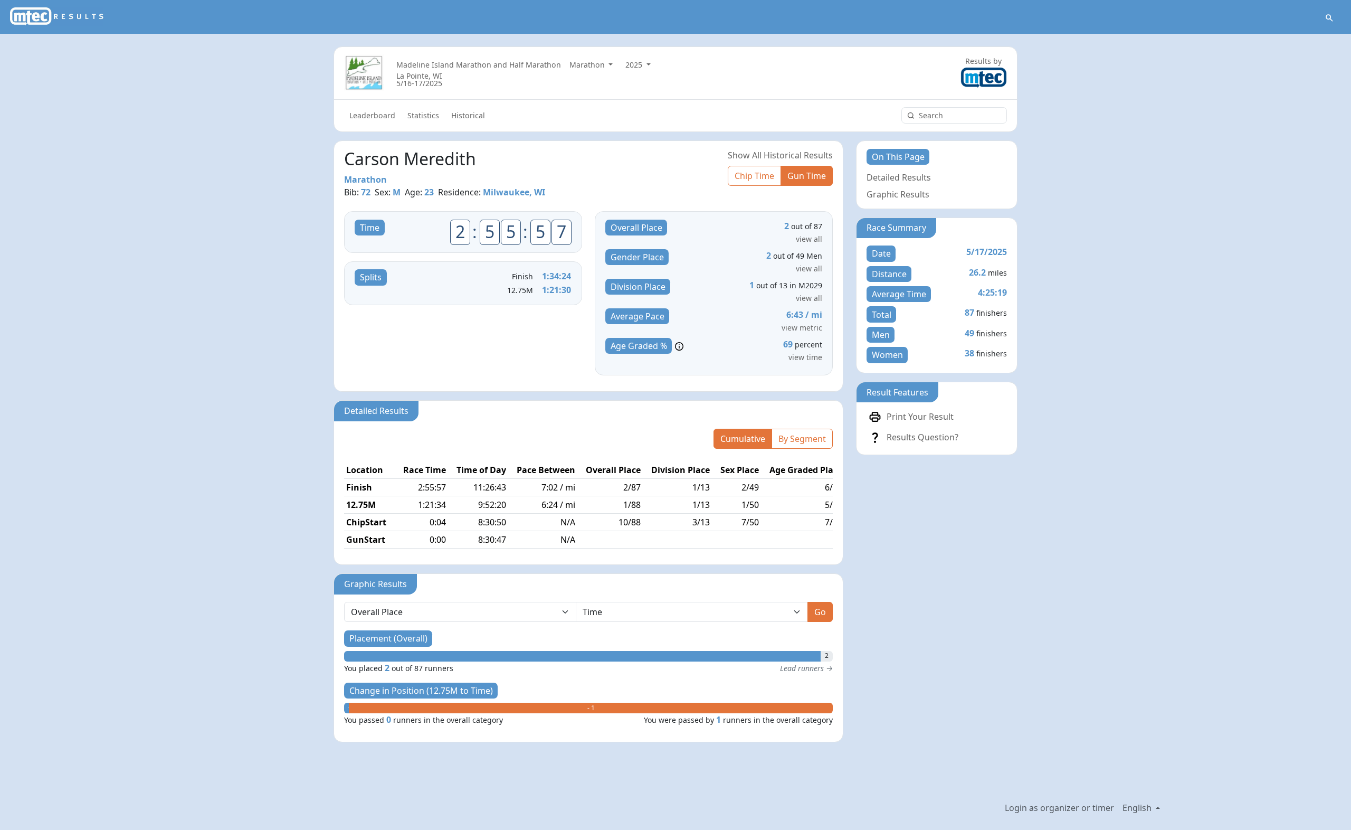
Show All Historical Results (780, 155)
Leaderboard (372, 115)
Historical (468, 115)
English (1138, 808)
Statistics (423, 115)
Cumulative (742, 439)
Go (820, 612)
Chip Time (754, 176)
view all (809, 239)
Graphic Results (898, 194)
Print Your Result (920, 416)
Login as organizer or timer (1059, 808)
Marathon (588, 65)
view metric (802, 328)
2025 (634, 65)
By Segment (802, 439)
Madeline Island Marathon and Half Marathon (478, 65)
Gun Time (806, 176)
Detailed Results (899, 177)
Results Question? (922, 437)
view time (805, 357)
